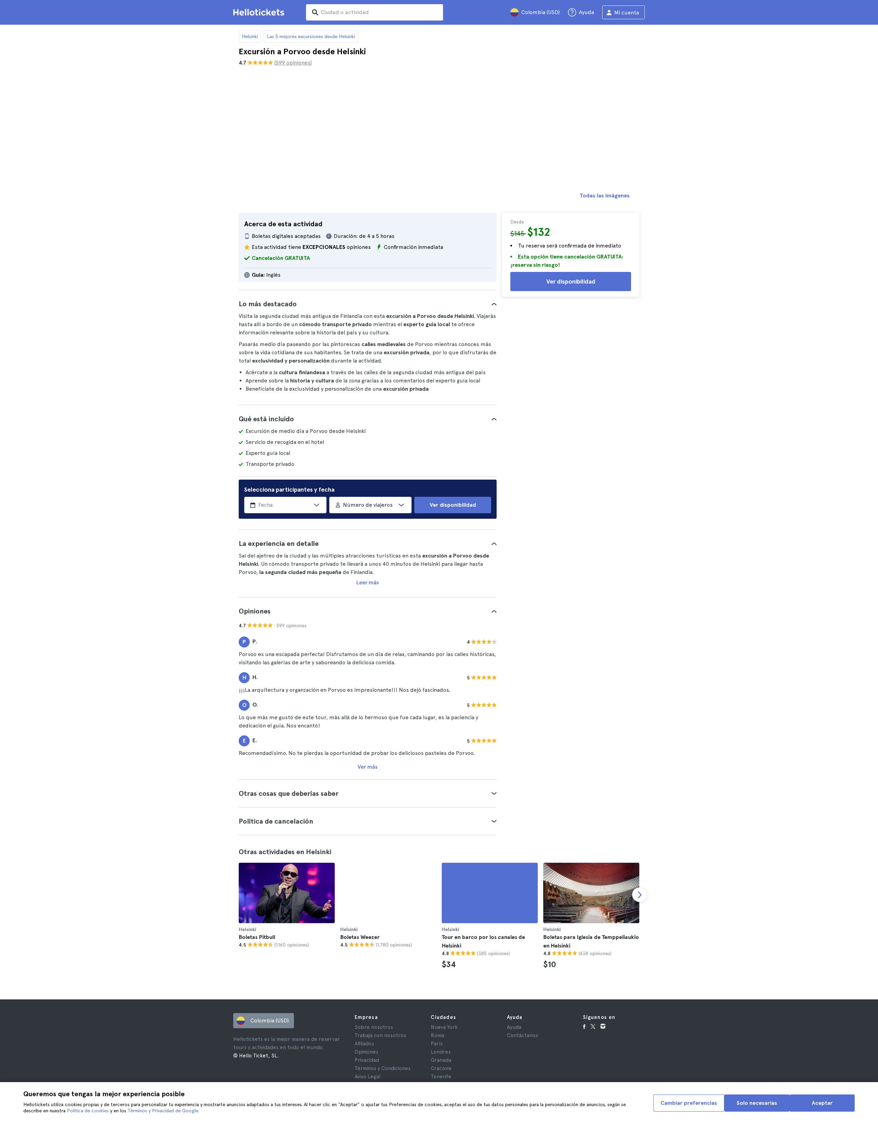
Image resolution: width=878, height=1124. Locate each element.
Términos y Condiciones (383, 1068)
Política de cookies (88, 1110)
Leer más (367, 582)
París (437, 1044)
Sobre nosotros (374, 1027)
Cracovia (441, 1068)
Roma (437, 1035)
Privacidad (367, 1060)
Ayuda (514, 1027)
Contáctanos (522, 1035)
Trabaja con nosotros (380, 1035)
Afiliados (364, 1044)
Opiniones (366, 1052)
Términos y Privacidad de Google (163, 1110)
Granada (441, 1060)
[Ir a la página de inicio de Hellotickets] (260, 12)
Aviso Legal (367, 1077)
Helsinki (250, 36)
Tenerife (441, 1077)
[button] (368, 303)
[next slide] (639, 894)
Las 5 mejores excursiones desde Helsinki (311, 36)
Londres (441, 1052)
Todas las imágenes (605, 195)
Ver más (368, 767)
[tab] (368, 303)
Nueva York (444, 1027)
